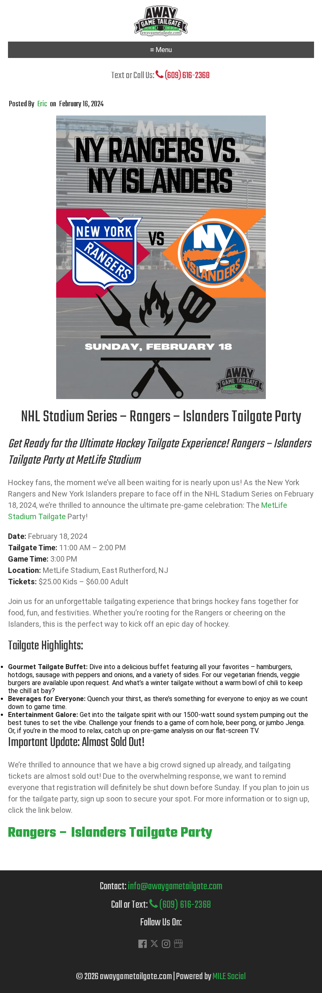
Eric (42, 104)
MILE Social (229, 976)
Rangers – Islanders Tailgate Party (110, 833)
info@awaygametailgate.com (175, 886)
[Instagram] (166, 945)
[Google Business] (178, 945)
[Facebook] (142, 945)
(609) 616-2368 (187, 75)
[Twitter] (154, 945)
